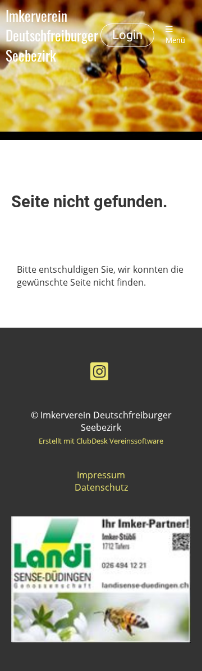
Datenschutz (101, 487)
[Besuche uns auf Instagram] (99, 373)
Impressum (101, 475)
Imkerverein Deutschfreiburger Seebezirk (52, 35)
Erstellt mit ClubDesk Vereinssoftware (101, 441)
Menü (175, 40)
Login (127, 35)
